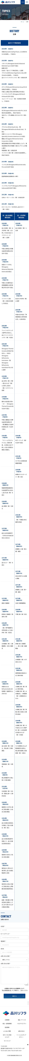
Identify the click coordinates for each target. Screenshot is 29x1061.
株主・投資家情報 (7, 1023)
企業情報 (7, 1020)
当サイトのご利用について (7, 1036)
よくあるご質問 (7, 1031)
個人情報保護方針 (6, 990)
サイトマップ (7, 1041)
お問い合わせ (21, 1031)
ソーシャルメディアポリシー (21, 1036)
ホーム (22, 21)
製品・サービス (22, 1020)
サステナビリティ (21, 1023)
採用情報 (7, 1027)
